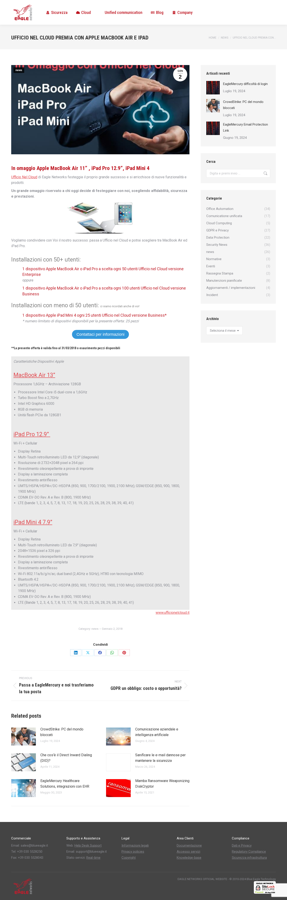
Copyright (129, 858)
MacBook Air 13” (34, 375)
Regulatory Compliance (249, 852)
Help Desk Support (88, 845)
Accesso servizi (188, 852)
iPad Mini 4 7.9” (32, 522)
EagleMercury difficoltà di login (245, 84)
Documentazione (189, 845)
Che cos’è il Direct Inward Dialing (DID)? (66, 758)
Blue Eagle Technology (261, 879)
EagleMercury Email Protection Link (245, 127)
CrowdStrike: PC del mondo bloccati (61, 732)
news (18, 70)
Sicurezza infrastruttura (249, 858)
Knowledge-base (189, 858)
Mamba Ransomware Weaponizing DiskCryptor (162, 784)
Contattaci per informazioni (100, 334)
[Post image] (23, 736)
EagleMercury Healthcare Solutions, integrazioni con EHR (64, 784)
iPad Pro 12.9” (31, 434)
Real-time (93, 858)
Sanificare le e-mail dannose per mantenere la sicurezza (160, 758)
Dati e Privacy (242, 845)
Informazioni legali (135, 845)
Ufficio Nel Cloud (24, 177)
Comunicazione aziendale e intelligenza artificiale (156, 732)
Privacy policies (133, 852)
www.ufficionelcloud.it (172, 612)
